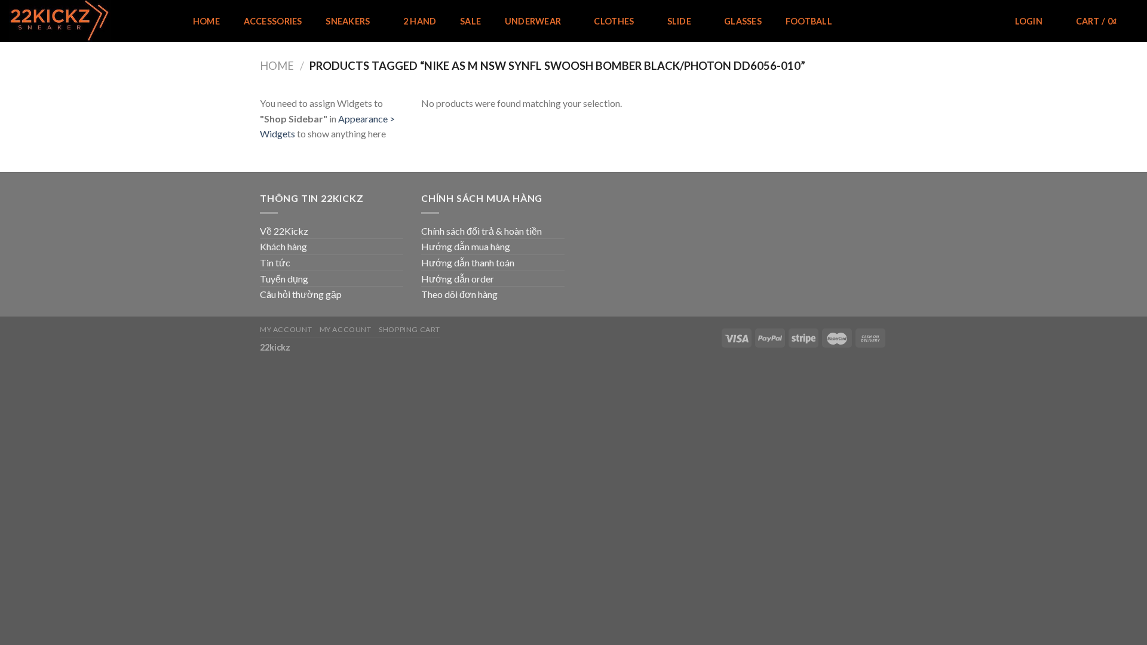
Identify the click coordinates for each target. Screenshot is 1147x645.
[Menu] (161, 21)
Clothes (614, 21)
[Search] (986, 22)
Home (206, 21)
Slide (679, 21)
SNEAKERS (348, 21)
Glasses (743, 21)
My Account (286, 329)
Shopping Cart (409, 329)
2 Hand (420, 21)
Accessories (273, 21)
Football (809, 21)
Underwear (533, 21)
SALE (470, 21)
